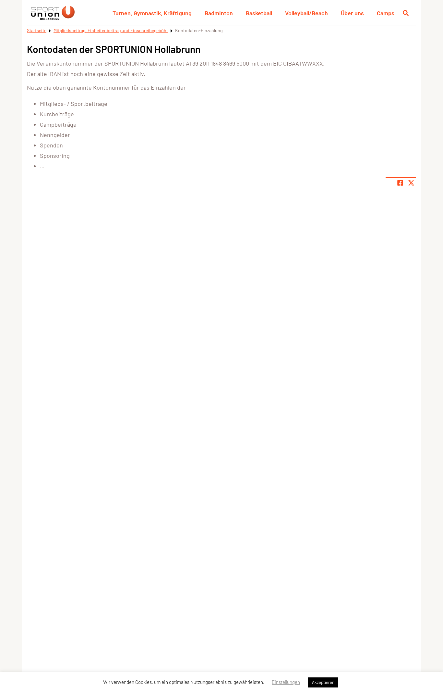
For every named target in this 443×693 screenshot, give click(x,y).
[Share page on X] (411, 183)
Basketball (259, 13)
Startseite (36, 30)
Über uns (352, 13)
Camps (385, 13)
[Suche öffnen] (406, 13)
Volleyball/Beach (306, 13)
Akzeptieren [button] (323, 682)
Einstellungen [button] (286, 682)
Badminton (219, 13)
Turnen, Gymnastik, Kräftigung (152, 13)
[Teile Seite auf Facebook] (400, 183)
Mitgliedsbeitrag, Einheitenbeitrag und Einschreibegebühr (111, 30)
